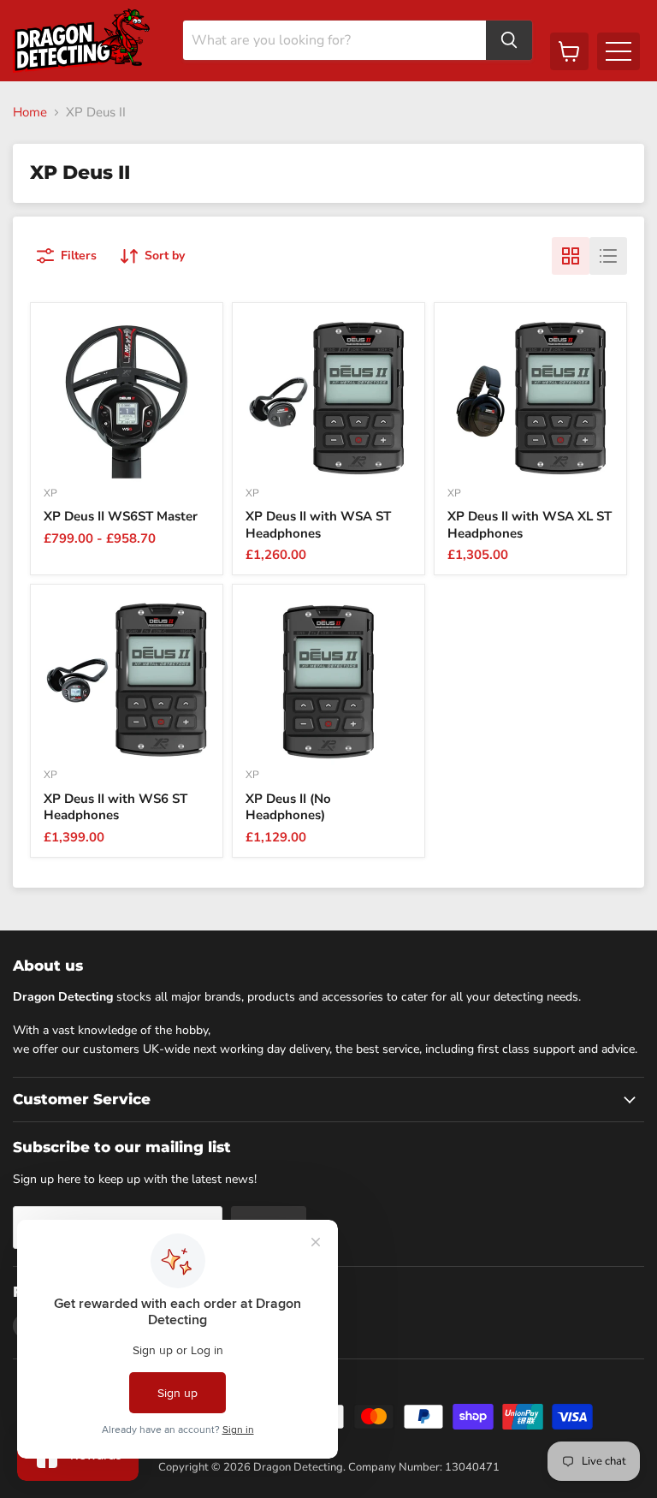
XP (50, 493)
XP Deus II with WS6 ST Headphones (115, 807)
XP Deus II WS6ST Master (121, 516)
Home (30, 112)
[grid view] (570, 256)
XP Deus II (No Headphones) (288, 807)
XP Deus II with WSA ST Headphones (318, 525)
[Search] (509, 40)
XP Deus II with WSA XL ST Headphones (529, 525)
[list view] (608, 256)
